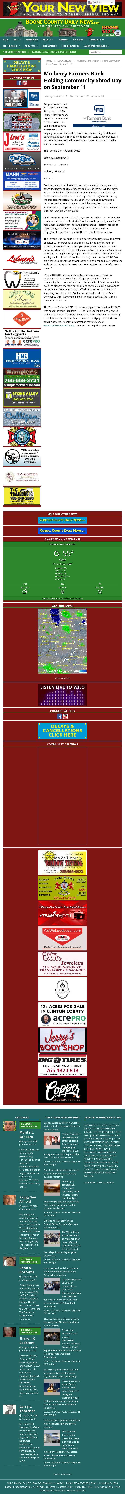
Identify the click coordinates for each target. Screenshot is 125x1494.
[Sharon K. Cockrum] (9, 1361)
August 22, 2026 (29, 1276)
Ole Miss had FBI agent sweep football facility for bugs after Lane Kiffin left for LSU (61, 1224)
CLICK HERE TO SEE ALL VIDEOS (99, 1182)
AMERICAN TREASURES (95, 46)
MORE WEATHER (62, 678)
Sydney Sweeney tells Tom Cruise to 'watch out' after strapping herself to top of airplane (62, 1126)
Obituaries (32, 39)
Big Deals (78, 39)
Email (94, 1483)
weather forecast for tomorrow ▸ (62, 598)
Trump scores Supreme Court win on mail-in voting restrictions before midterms (62, 1424)
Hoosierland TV (70, 46)
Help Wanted (49, 46)
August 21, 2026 (29, 1347)
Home (5, 39)
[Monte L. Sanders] (9, 1154)
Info (16, 39)
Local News (79, 96)
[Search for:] (105, 51)
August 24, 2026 (29, 1141)
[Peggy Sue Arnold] (9, 1221)
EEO (90, 1486)
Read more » (67, 1157)
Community (94, 39)
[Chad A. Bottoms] (9, 1288)
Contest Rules (65, 1486)
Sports (47, 39)
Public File (80, 1486)
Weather (63, 39)
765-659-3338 (81, 1483)
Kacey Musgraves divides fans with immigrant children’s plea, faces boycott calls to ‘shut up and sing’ (61, 1373)
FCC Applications (104, 1486)
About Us (30, 46)
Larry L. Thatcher (27, 1408)
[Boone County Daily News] (62, 28)
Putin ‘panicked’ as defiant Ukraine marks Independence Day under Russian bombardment (61, 1271)
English (96, 2)
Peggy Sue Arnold (27, 1199)
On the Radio (10, 46)
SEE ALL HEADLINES (62, 1474)
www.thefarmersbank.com (59, 325)
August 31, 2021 (55, 96)
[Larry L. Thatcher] (9, 1433)
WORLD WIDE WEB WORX (72, 1490)
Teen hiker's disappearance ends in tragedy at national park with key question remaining (61, 1173)
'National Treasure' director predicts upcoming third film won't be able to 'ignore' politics (61, 1322)
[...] (25, 1186)
